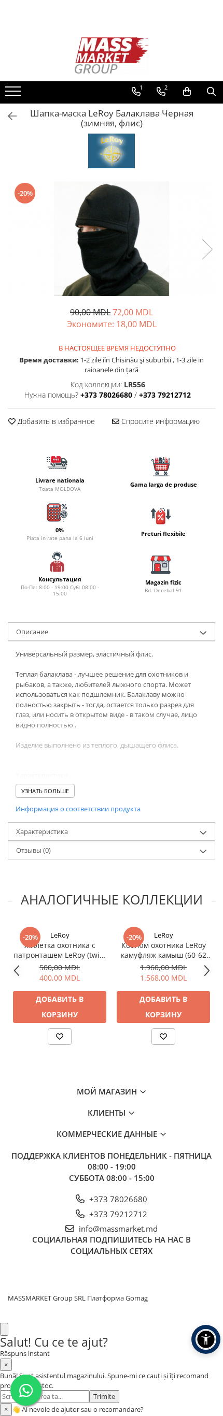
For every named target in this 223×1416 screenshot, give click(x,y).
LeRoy (59, 935)
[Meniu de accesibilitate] (205, 1339)
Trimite (104, 1396)
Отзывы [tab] (33, 850)
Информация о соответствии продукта (78, 808)
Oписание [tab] (32, 631)
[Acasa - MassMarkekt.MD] (111, 55)
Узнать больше (45, 791)
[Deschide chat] (4, 1329)
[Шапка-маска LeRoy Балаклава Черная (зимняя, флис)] (111, 238)
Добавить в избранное (55, 421)
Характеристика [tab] (42, 831)
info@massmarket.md (117, 1228)
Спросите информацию (159, 421)
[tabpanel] (111, 238)
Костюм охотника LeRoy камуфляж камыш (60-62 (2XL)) (163, 950)
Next (207, 249)
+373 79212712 (117, 1214)
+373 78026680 (117, 1199)
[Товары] (14, 94)
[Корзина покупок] (187, 91)
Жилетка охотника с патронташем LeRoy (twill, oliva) (59, 950)
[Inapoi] (8, 116)
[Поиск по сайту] (211, 91)
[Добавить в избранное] (60, 1036)
